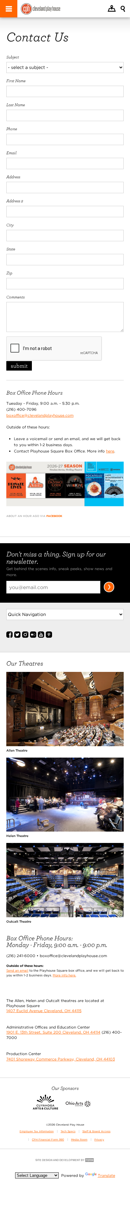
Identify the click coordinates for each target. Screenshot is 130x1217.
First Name (16, 80)
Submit (19, 365)
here (110, 451)
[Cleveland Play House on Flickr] (33, 636)
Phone (11, 128)
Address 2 (14, 200)
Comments (15, 296)
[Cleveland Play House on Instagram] (25, 636)
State (10, 248)
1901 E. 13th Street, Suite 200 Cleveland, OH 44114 (53, 1032)
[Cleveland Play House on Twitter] (17, 636)
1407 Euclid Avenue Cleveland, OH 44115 (43, 1010)
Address (13, 176)
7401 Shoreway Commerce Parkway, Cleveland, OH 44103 (60, 1059)
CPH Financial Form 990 (48, 1139)
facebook (54, 516)
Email (11, 152)
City (10, 224)
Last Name (15, 104)
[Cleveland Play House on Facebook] (9, 636)
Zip (9, 272)
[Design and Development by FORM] (65, 1161)
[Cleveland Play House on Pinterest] (49, 636)
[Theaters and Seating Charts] (65, 744)
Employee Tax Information (37, 1131)
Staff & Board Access (96, 1131)
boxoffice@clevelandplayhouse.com (40, 415)
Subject (12, 56)
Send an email (17, 970)
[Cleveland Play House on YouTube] (41, 636)
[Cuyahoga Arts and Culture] (45, 1106)
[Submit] (109, 591)
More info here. (64, 975)
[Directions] (112, 9)
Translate (106, 1175)
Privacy (99, 1139)
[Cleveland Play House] (40, 9)
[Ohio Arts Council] (78, 1105)
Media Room (79, 1139)
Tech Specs (68, 1131)
